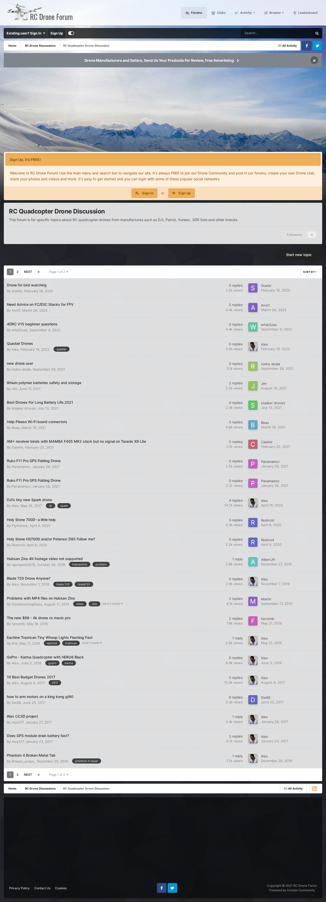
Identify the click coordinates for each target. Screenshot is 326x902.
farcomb (18, 624)
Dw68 (16, 703)
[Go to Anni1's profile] (252, 307)
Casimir (17, 447)
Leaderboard (307, 13)
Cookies (61, 888)
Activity (245, 13)
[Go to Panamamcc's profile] (252, 463)
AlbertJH (268, 559)
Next (28, 272)
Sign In (147, 193)
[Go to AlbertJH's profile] (252, 561)
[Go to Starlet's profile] (252, 288)
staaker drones (24, 408)
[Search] (317, 33)
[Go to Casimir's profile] (252, 444)
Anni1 (16, 310)
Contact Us (42, 888)
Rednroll (267, 520)
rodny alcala (21, 369)
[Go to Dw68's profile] (252, 699)
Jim (14, 389)
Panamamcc (21, 467)
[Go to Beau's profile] (252, 424)
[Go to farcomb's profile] (252, 621)
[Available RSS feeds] (314, 788)
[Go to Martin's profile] (252, 601)
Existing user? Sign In (25, 33)
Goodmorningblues (27, 604)
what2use (20, 330)
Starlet (17, 291)
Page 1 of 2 (57, 272)
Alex (15, 349)
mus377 (17, 722)
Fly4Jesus (20, 526)
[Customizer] (71, 33)
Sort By (309, 271)
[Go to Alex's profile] (252, 346)
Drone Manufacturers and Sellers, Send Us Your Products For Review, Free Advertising (159, 60)
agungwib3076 (23, 565)
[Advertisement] (163, 111)
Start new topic (299, 254)
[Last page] (38, 272)
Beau (16, 428)
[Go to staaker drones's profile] (252, 405)
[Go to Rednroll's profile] (252, 522)
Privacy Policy (19, 888)
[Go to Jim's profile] (252, 385)
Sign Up (56, 33)
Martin (266, 599)
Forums (196, 13)
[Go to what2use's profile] (252, 327)
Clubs (221, 13)
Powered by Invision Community (292, 890)
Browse (275, 13)
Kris (15, 643)
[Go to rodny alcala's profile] (252, 366)
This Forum (297, 33)
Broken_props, (23, 761)
